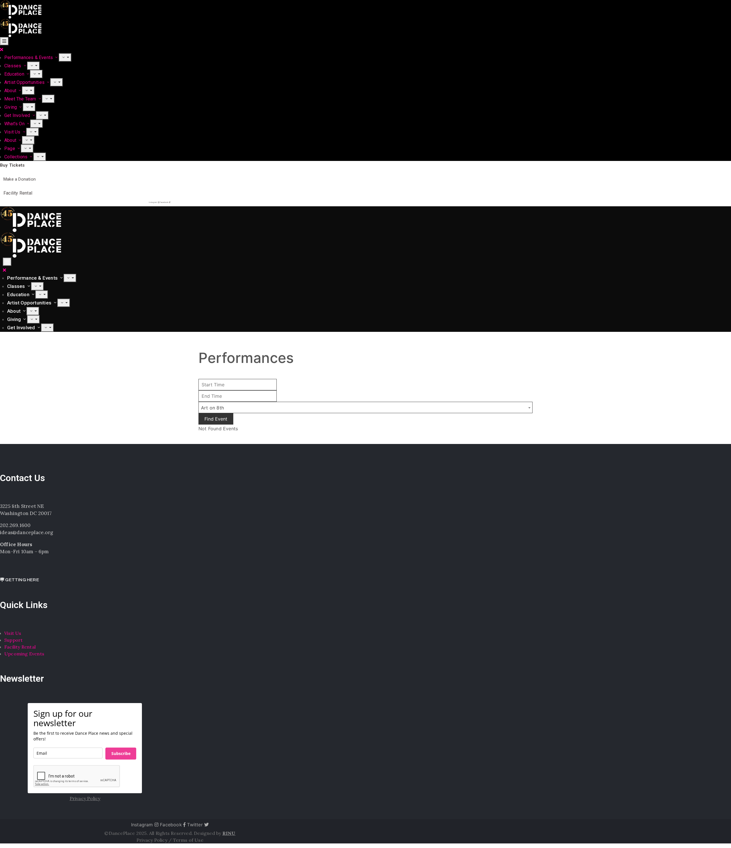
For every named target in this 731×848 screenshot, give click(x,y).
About (10, 90)
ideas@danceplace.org (26, 532)
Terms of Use (188, 840)
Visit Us (13, 132)
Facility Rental (20, 647)
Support (13, 640)
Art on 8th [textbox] (212, 408)
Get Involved (17, 115)
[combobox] (365, 407)
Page (10, 148)
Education (14, 74)
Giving (11, 107)
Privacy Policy (152, 840)
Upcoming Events (24, 654)
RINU (229, 833)
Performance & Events (33, 278)
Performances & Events (29, 57)
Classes (13, 65)
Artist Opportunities (25, 82)
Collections (16, 156)
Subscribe (120, 753)
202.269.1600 (15, 525)
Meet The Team (20, 99)
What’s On (15, 123)
